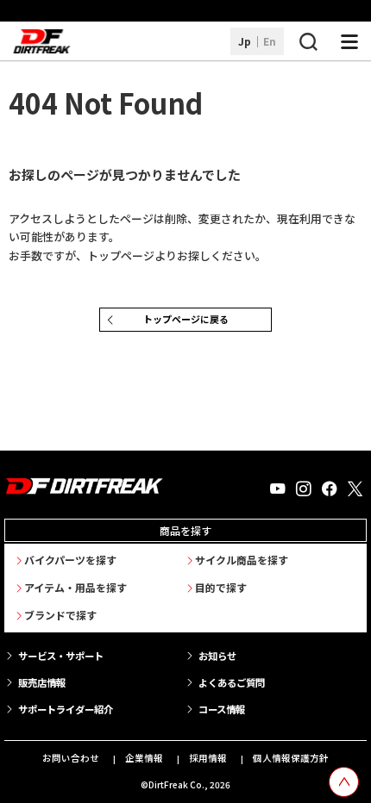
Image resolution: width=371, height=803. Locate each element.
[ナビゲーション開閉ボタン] (349, 41)
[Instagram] (303, 489)
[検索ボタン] (308, 41)
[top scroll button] (344, 782)
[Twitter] (355, 489)
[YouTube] (278, 489)
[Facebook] (329, 489)
